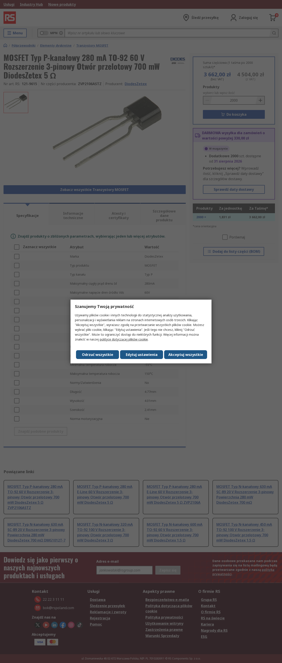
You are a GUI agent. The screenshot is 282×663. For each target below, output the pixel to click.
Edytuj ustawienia (142, 354)
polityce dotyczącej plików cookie (124, 339)
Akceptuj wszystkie (185, 354)
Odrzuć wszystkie (97, 354)
